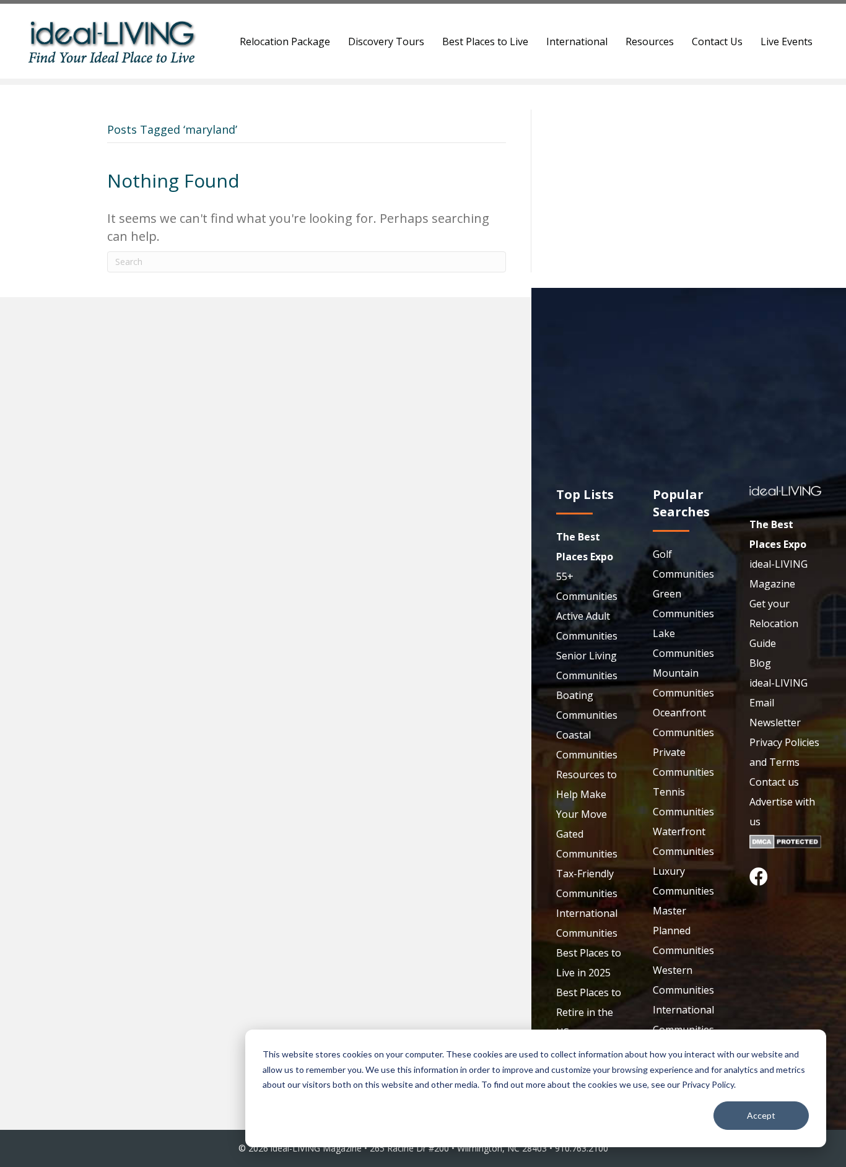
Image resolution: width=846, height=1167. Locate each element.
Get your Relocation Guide (773, 623)
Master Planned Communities (683, 930)
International (577, 41)
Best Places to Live (485, 41)
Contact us (774, 782)
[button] (758, 876)
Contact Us (717, 41)
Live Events (787, 41)
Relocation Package (285, 41)
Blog (760, 663)
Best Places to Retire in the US (588, 1012)
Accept (761, 1115)
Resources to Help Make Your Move (586, 794)
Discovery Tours (386, 41)
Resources (650, 41)
